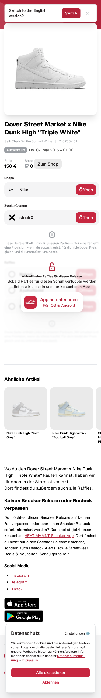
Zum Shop (47, 164)
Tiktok (17, 589)
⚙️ (77, 633)
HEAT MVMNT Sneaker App (49, 536)
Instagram (20, 575)
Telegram (19, 582)
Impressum (30, 660)
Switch (71, 13)
